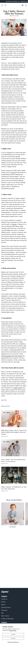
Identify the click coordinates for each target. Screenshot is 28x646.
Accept (13, 634)
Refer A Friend (5, 616)
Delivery (3, 602)
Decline (13, 638)
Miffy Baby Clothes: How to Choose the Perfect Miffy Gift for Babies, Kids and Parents (13, 432)
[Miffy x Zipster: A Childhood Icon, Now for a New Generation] (14, 475)
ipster (20, 356)
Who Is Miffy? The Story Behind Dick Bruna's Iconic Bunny (13, 460)
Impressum (4, 610)
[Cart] (25, 5)
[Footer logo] (5, 591)
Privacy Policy (12, 630)
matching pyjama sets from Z (10, 356)
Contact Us (4, 599)
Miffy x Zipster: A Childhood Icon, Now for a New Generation (14, 488)
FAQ (2, 613)
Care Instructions (5, 607)
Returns (3, 604)
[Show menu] (2, 5)
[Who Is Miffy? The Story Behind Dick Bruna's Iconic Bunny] (14, 447)
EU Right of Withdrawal (7, 618)
